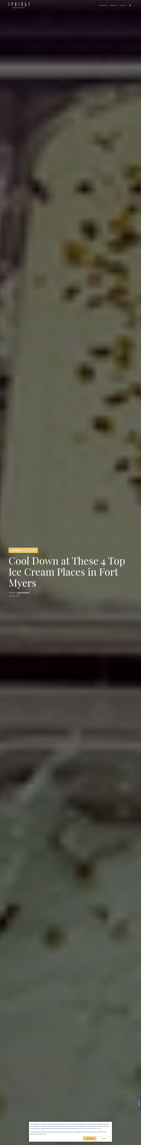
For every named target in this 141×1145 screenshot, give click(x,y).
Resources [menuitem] (113, 5)
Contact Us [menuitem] (123, 5)
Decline (104, 1138)
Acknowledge (90, 1138)
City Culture (17, 550)
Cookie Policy (87, 1128)
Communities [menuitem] (103, 5)
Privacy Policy (97, 1128)
